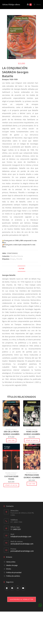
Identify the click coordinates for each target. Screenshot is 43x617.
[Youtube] (23, 588)
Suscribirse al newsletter (21, 599)
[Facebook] (12, 588)
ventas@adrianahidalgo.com (22, 544)
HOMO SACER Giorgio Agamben (32, 433)
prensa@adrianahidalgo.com (22, 551)
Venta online (10, 562)
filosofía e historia (16, 256)
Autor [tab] (21, 268)
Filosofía (19, 259)
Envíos (8, 569)
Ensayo (12, 259)
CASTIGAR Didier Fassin (11, 477)
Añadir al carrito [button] (32, 440)
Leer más (11, 440)
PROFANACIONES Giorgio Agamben (32, 476)
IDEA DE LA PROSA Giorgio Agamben (11, 433)
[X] (6, 588)
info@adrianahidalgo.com (21, 536)
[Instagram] (17, 588)
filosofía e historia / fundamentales (11, 473)
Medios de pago (12, 565)
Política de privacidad (13, 572)
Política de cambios (13, 576)
